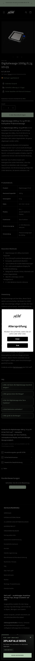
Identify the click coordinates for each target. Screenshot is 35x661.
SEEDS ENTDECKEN (17, 655)
